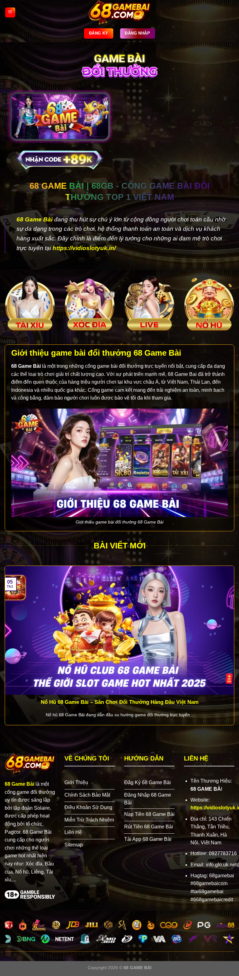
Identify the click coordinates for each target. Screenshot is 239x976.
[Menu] (10, 12)
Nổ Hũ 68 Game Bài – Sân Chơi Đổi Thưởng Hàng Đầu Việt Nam (120, 702)
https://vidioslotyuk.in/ (84, 248)
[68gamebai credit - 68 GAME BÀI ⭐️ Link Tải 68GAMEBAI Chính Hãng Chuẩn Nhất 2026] (119, 12)
